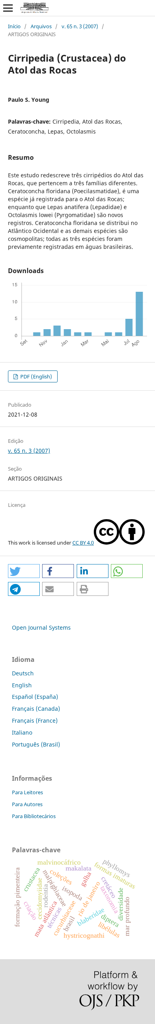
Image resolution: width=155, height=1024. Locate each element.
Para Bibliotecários (34, 816)
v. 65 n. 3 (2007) (80, 26)
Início (14, 26)
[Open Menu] (8, 8)
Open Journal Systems (41, 627)
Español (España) (35, 696)
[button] (24, 571)
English (22, 685)
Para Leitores (27, 792)
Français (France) (35, 720)
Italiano (22, 732)
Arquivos (41, 26)
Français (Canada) (36, 708)
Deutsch (23, 673)
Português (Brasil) (36, 744)
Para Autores (27, 804)
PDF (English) (35, 376)
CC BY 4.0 (83, 542)
